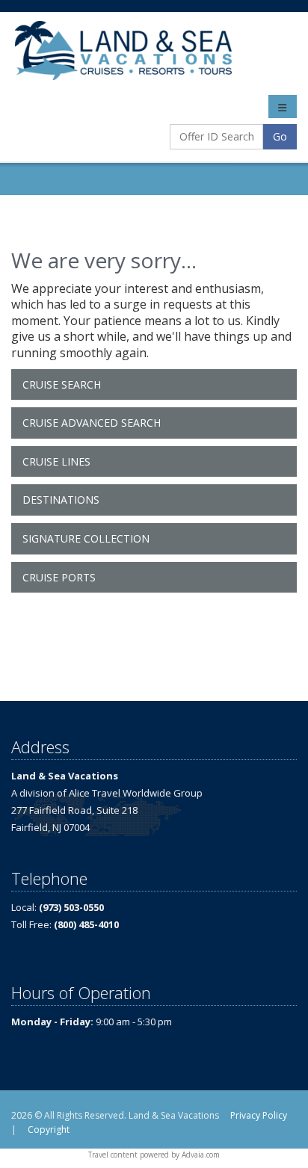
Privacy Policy (258, 1115)
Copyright (49, 1129)
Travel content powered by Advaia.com (154, 1154)
